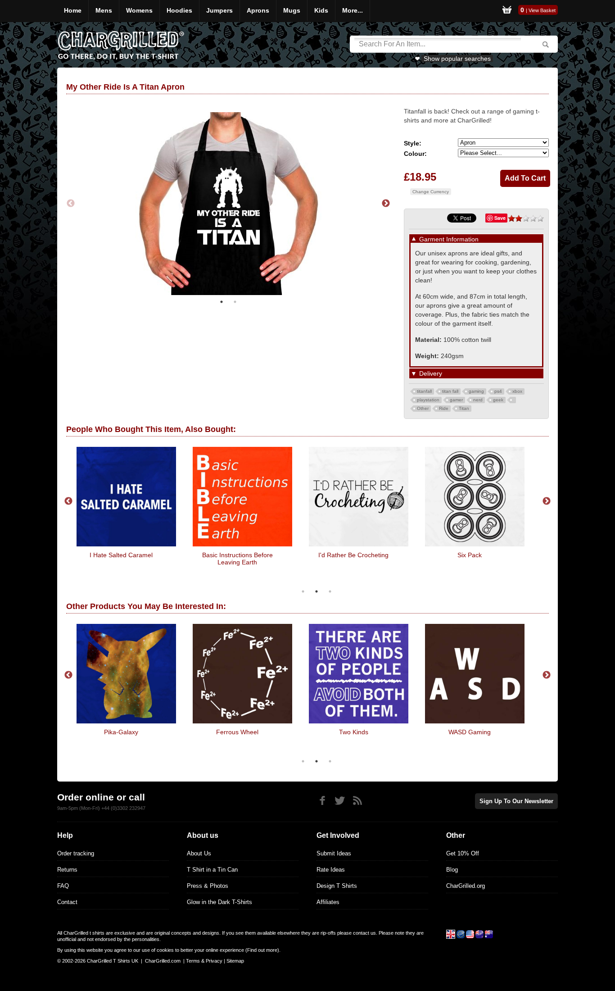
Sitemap (235, 961)
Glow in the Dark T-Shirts (219, 902)
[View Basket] (507, 11)
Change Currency (430, 191)
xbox (517, 391)
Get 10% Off (462, 853)
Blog (452, 869)
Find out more (262, 950)
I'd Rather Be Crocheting (353, 555)
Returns (67, 869)
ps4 (498, 391)
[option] (228, 203)
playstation (428, 399)
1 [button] (221, 301)
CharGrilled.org (465, 885)
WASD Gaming (469, 732)
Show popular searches (457, 58)
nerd (478, 399)
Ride (443, 408)
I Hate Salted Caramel (121, 555)
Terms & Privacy (204, 961)
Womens (139, 10)
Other (423, 408)
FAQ (63, 885)
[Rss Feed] (357, 800)
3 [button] (330, 591)
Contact (67, 902)
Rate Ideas (331, 869)
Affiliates (328, 902)
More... (352, 10)
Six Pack (469, 555)
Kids (321, 10)
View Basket (542, 10)
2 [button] (235, 301)
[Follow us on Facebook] (322, 800)
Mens (103, 10)
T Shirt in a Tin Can (212, 869)
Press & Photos (207, 885)
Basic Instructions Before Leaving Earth (237, 558)
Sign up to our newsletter (516, 801)
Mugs (291, 10)
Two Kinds (353, 732)
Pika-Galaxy (121, 732)
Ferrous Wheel (237, 732)
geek (498, 399)
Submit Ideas (334, 853)
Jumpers (219, 10)
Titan (464, 408)
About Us (199, 853)
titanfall (424, 391)
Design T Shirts (337, 885)
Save (500, 217)
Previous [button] (70, 203)
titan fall (450, 391)
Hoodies (179, 10)
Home (72, 10)
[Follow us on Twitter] (339, 800)
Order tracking (75, 853)
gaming (476, 391)
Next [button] (385, 203)
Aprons (258, 10)
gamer (456, 399)
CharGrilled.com (163, 961)
